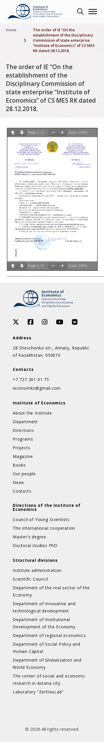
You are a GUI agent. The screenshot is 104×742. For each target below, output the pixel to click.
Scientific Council (30, 579)
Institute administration (37, 570)
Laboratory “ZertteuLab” (38, 692)
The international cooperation (44, 528)
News (18, 482)
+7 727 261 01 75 (31, 379)
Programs (23, 439)
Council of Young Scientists (41, 519)
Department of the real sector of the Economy (51, 591)
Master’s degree (29, 537)
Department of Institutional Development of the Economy (44, 623)
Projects (21, 447)
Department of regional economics (49, 635)
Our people (24, 473)
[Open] (92, 11)
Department (25, 421)
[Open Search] (80, 11)
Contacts (22, 491)
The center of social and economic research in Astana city (49, 679)
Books (19, 465)
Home (11, 29)
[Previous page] (12, 132)
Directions (23, 430)
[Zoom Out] (53, 132)
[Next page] (22, 132)
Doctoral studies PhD (35, 545)
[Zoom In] (62, 132)
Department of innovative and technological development (44, 607)
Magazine (23, 456)
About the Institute (32, 413)
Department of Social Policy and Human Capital (46, 647)
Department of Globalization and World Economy (47, 663)
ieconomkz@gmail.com (37, 388)
